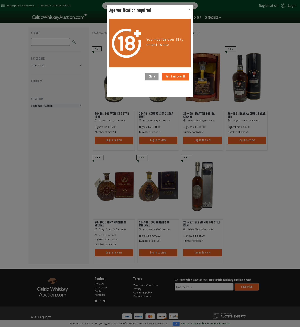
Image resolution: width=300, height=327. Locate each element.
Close (152, 76)
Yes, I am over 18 (176, 76)
